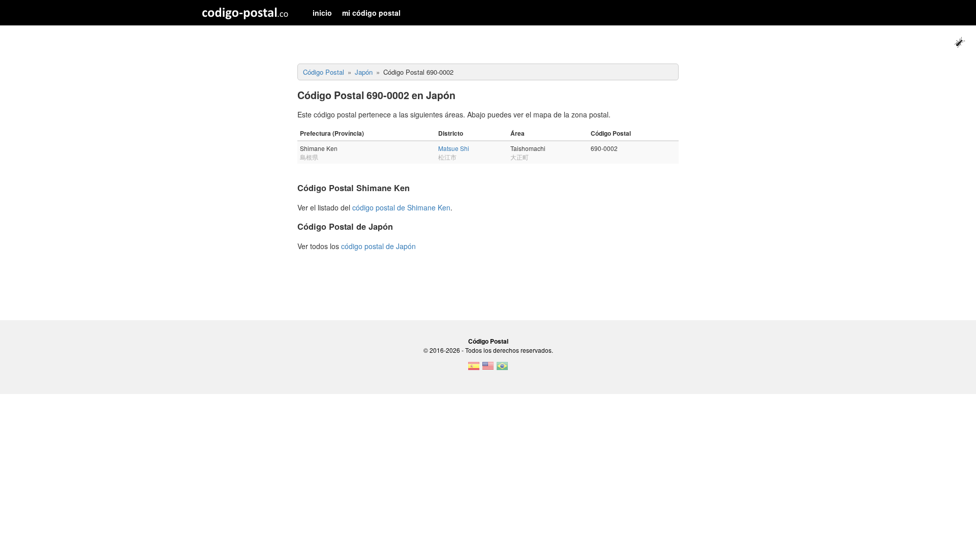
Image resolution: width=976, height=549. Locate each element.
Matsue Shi (453, 148)
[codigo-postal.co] (245, 12)
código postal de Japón (378, 246)
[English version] (488, 369)
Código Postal (488, 341)
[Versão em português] (502, 369)
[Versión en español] (474, 369)
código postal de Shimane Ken (401, 207)
